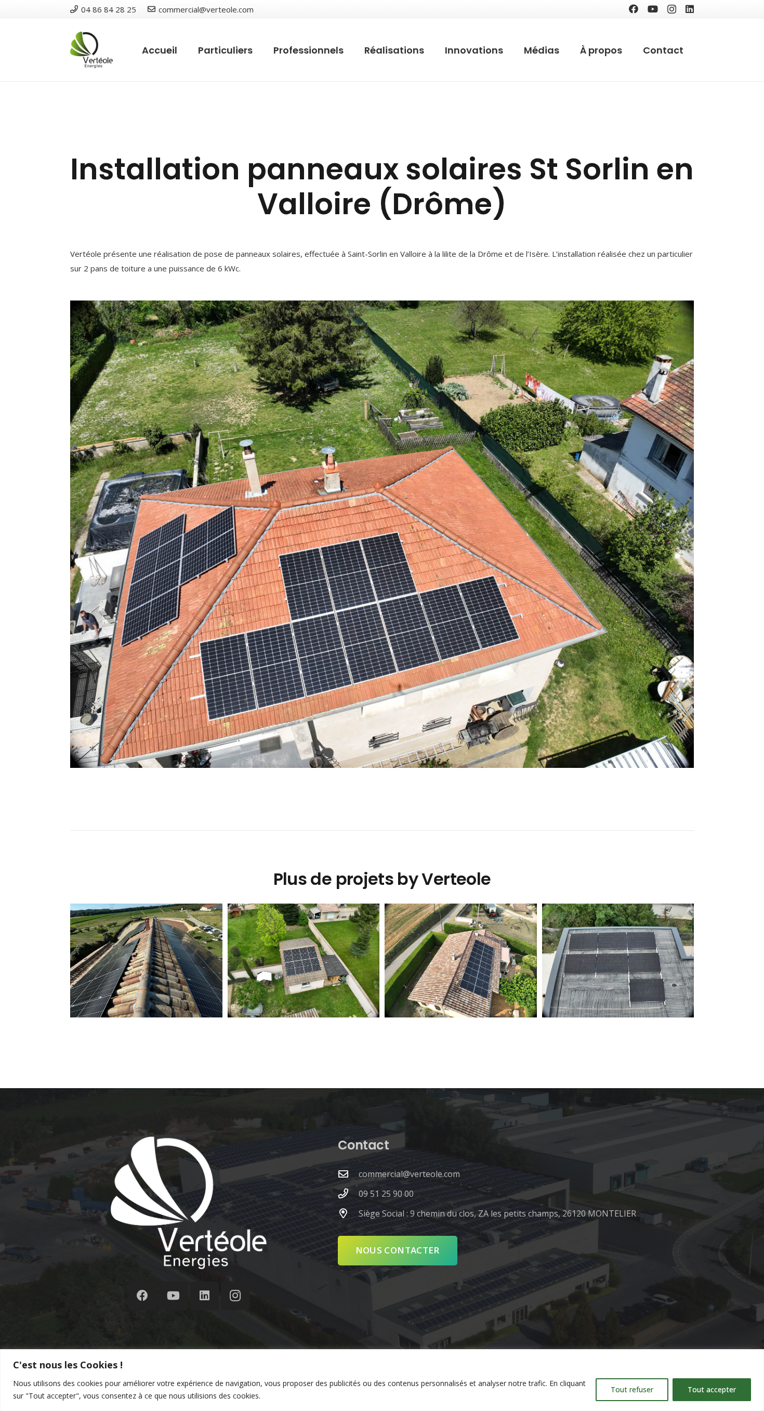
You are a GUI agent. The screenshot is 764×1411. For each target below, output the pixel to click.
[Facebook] (633, 9)
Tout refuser (632, 1389)
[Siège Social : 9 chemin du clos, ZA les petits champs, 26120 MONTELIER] (348, 1213)
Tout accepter (712, 1389)
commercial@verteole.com (409, 1174)
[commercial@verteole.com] (348, 1174)
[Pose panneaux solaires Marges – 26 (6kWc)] (461, 960)
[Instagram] (671, 9)
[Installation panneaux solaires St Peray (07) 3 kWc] (618, 960)
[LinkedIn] (690, 9)
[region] (382, 1380)
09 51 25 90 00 (386, 1193)
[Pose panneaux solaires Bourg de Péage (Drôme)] (304, 960)
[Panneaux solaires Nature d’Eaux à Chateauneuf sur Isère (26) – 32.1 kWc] (146, 960)
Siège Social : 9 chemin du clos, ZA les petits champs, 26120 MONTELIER (497, 1213)
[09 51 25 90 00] (348, 1193)
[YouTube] (653, 9)
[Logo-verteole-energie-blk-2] (91, 50)
